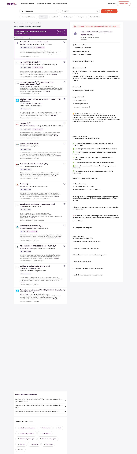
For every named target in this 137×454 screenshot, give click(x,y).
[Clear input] (56, 11)
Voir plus (56, 54)
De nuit (22, 444)
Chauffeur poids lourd (27, 433)
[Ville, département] (78, 11)
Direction (35, 444)
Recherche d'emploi (19, 22)
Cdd (59, 428)
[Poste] (37, 11)
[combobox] (39, 11)
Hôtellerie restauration (27, 428)
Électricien (49, 444)
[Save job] (64, 42)
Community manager (27, 439)
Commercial (46, 433)
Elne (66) (29, 22)
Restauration (46, 428)
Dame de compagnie (49, 439)
